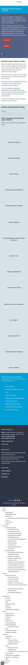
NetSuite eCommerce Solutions (15, 567)
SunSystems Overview (13, 529)
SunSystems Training (13, 577)
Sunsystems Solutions (10, 527)
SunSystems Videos (13, 647)
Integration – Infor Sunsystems (15, 583)
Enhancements (6, 596)
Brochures (7, 638)
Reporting (7, 605)
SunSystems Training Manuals (12, 655)
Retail (6, 628)
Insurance (7, 619)
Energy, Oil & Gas (9, 613)
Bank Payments (12, 541)
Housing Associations (13, 626)
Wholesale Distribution (10, 632)
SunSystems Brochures (13, 642)
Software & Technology (10, 630)
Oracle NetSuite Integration (14, 592)
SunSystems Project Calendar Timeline (17, 585)
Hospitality (8, 617)
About (4, 510)
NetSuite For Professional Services (16, 562)
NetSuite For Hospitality (14, 556)
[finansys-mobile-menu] (2, 3)
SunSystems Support (13, 581)
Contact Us (5, 663)
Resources (5, 634)
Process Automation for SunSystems (17, 539)
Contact (7, 524)
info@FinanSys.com (10, 438)
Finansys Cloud (11, 545)
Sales (6, 602)
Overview (7, 598)
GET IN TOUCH (7, 40)
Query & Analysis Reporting (14, 535)
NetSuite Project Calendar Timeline (16, 594)
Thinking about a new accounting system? (18, 651)
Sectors (4, 611)
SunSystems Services (10, 575)
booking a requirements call (19, 92)
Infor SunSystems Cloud (14, 531)
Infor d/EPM (11, 548)
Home (4, 508)
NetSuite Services (9, 586)
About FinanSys (9, 512)
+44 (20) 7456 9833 (10, 436)
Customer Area (6, 661)
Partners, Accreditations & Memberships (17, 518)
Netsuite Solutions (9, 550)
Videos (7, 645)
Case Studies (8, 636)
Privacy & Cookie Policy (7, 441)
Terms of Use (4, 444)
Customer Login (5, 473)
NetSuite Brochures (12, 644)
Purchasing (8, 600)
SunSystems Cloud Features (15, 533)
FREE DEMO (6, 46)
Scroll (2, 663)
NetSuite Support (12, 590)
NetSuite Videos (12, 649)
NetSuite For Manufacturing (14, 558)
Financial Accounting (10, 604)
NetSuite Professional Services (15, 588)
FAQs (6, 659)
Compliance (8, 607)
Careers (7, 520)
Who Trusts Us (8, 516)
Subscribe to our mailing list (12, 657)
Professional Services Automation (16, 565)
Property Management (10, 625)
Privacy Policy (8, 522)
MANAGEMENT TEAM (10, 514)
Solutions (5, 526)
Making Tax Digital (12, 543)
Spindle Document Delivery (14, 546)
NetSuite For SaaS (12, 560)
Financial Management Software (15, 564)
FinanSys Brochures (13, 640)
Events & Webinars (6, 470)
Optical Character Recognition (12, 609)
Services (5, 573)
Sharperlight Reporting (13, 537)
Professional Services (13, 579)
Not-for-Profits (9, 621)
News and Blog (9, 653)
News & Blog (4, 476)
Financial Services (9, 615)
